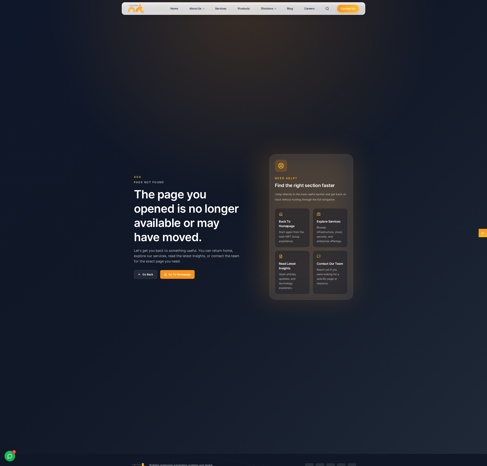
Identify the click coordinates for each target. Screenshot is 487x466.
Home (174, 8)
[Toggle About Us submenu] (203, 8)
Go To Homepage (180, 274)
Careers (309, 8)
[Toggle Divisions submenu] (275, 8)
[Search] (327, 8)
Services (220, 8)
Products (244, 8)
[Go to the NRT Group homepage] (136, 8)
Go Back (147, 274)
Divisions (267, 8)
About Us (195, 8)
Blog (290, 8)
